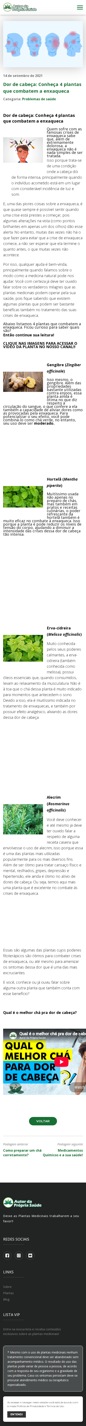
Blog (6, 1299)
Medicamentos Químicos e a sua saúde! (63, 1152)
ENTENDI (16, 1414)
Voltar (43, 1121)
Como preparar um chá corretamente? (22, 1152)
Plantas (8, 1293)
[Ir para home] (20, 7)
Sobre (7, 1287)
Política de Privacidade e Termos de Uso (40, 1406)
